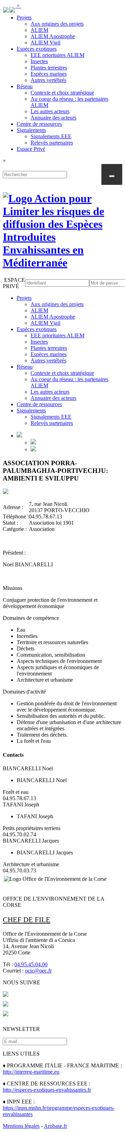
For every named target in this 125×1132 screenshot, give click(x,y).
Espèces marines (49, 74)
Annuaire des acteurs (53, 118)
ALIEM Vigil (45, 43)
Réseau (25, 86)
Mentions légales (21, 1126)
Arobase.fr (55, 1126)
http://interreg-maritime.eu (31, 1072)
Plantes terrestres (49, 68)
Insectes (39, 61)
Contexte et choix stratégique (62, 93)
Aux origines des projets (57, 24)
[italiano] (12, 8)
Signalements (31, 130)
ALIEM (39, 30)
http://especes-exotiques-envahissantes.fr (47, 1090)
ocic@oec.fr (38, 971)
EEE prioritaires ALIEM (57, 55)
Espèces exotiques (37, 49)
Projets (24, 17)
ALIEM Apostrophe (53, 36)
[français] (6, 8)
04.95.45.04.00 (31, 964)
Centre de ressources (39, 124)
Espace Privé (31, 149)
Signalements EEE (51, 136)
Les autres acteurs (50, 111)
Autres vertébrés (48, 80)
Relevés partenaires (52, 143)
